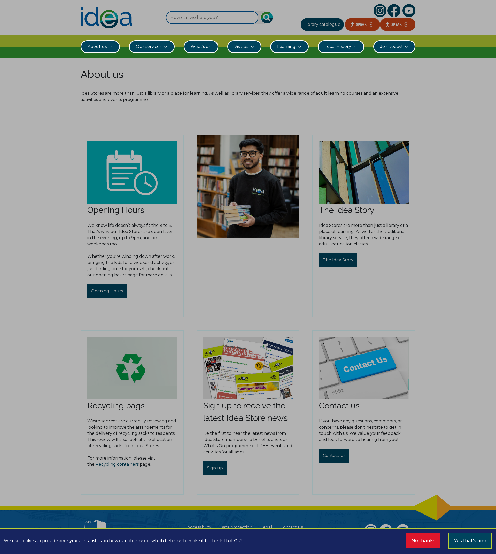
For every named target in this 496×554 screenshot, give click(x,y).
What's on (201, 46)
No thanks (423, 540)
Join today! (391, 46)
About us (97, 46)
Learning (286, 46)
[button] (248, 277)
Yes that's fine (470, 540)
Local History (338, 46)
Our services (148, 46)
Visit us (241, 46)
